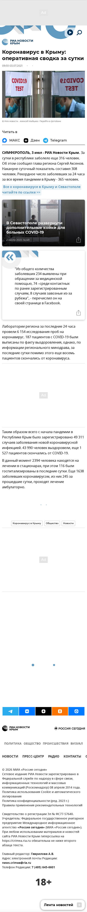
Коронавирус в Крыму (27, 523)
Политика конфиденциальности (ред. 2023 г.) (35, 801)
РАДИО (53, 757)
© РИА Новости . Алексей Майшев (20, 121)
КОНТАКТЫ (72, 757)
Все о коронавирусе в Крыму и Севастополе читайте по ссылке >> (41, 189)
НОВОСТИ (10, 757)
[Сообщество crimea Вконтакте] (27, 711)
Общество (52, 523)
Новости (68, 523)
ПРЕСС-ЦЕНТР (33, 757)
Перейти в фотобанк (50, 121)
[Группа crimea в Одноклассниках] (60, 711)
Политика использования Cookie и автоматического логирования (41, 794)
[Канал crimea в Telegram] (11, 711)
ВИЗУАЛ (77, 743)
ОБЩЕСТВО (32, 743)
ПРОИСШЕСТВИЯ (55, 743)
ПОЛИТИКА (13, 743)
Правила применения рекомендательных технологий (42, 805)
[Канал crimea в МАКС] (76, 711)
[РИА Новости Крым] (17, 42)
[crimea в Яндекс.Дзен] (43, 711)
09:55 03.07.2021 (12, 65)
